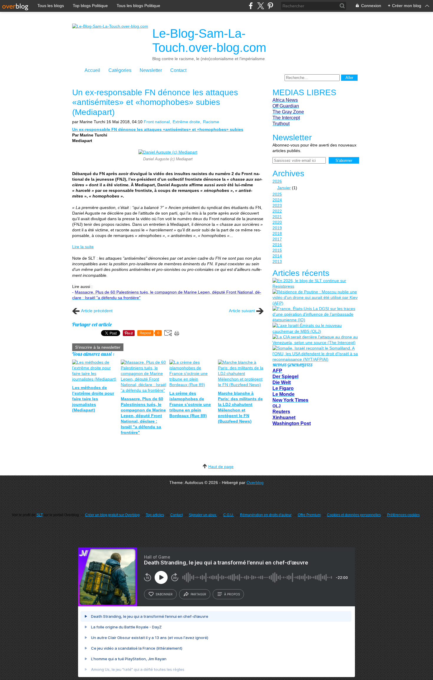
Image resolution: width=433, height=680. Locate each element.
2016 (277, 244)
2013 (277, 261)
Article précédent (97, 310)
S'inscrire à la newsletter (97, 347)
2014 (277, 255)
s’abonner (164, 594)
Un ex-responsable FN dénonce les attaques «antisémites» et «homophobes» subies (157, 129)
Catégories (119, 70)
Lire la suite (83, 246)
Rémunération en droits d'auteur (266, 515)
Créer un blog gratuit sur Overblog (112, 515)
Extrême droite (186, 121)
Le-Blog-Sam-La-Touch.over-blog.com (209, 41)
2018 (277, 233)
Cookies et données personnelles (354, 515)
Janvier (284, 187)
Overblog (255, 482)
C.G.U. (228, 515)
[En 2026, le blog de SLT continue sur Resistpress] (315, 283)
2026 (277, 181)
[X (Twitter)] (260, 5)
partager (198, 594)
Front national (157, 121)
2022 (277, 211)
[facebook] (250, 5)
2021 (277, 216)
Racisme (211, 121)
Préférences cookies (403, 515)
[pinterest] (270, 5)
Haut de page (221, 466)
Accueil (92, 70)
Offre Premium (309, 515)
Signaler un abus (203, 515)
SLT (40, 515)
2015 (277, 250)
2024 (277, 199)
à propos (232, 594)
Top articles (155, 515)
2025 (277, 194)
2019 (277, 227)
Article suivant (242, 310)
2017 (277, 239)
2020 (277, 222)
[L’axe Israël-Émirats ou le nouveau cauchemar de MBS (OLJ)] (315, 328)
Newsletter (151, 70)
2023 (277, 205)
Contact (178, 70)
